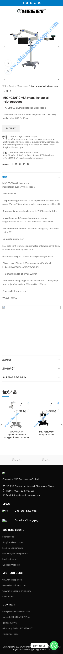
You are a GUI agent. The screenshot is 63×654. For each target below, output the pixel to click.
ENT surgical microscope (15, 139)
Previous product (4, 91)
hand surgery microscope (41, 139)
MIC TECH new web (26, 510)
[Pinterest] (31, 3)
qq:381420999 (9, 622)
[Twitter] (27, 3)
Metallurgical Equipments (15, 553)
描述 (4, 177)
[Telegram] (39, 3)
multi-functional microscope (17, 142)
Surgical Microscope (18, 86)
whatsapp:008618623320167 (17, 628)
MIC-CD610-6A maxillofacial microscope (23, 158)
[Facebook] (23, 3)
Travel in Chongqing (26, 520)
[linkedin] (35, 3)
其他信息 (6, 360)
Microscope (8, 536)
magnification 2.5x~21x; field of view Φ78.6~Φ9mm (28, 155)
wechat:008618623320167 (16, 617)
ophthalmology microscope (16, 144)
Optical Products (11, 564)
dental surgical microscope (44, 86)
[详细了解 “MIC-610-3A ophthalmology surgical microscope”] (21, 404)
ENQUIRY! (11, 128)
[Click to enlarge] (8, 71)
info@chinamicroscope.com (16, 611)
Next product (10, 91)
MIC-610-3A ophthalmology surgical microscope (16, 434)
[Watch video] (8, 63)
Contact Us (8, 596)
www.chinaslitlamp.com (14, 585)
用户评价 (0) (9, 368)
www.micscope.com (12, 579)
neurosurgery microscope (45, 142)
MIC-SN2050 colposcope (46, 433)
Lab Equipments (10, 559)
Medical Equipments (12, 547)
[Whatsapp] (54, 645)
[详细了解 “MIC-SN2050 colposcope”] (51, 404)
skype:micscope (10, 633)
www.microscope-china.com (16, 590)
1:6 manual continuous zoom (24, 152)
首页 (4, 86)
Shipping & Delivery (14, 377)
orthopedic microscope (43, 144)
